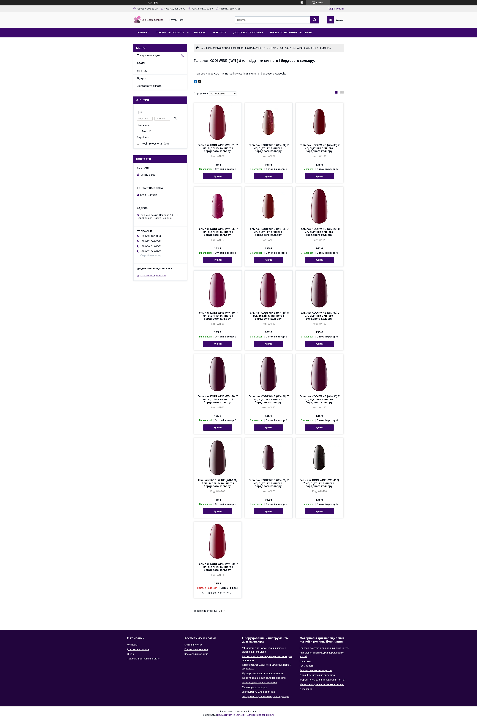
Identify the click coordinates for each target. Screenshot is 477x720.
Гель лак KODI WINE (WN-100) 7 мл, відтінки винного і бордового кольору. (217, 483)
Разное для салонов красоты (259, 682)
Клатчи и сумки (193, 644)
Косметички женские (196, 649)
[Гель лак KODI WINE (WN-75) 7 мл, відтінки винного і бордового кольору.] (268, 456)
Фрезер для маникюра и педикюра (262, 673)
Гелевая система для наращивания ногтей (324, 648)
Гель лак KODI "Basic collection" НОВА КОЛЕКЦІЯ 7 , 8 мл (241, 47)
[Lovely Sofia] (149, 22)
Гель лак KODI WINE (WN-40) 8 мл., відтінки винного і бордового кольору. (269, 315)
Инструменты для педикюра (258, 691)
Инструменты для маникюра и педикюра (265, 696)
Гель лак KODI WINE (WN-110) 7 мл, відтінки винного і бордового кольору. (319, 483)
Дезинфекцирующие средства (317, 675)
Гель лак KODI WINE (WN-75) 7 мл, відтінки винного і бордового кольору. (269, 483)
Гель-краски (307, 665)
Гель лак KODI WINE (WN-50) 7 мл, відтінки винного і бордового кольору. (218, 566)
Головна (143, 32)
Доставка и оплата (138, 649)
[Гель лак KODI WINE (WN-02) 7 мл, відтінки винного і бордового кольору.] (268, 121)
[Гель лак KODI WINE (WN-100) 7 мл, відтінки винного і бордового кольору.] (217, 456)
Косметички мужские (196, 654)
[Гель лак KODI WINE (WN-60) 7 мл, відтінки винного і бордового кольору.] (319, 289)
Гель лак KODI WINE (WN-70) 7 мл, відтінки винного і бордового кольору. (218, 399)
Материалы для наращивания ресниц (322, 684)
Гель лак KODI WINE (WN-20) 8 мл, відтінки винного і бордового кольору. (319, 231)
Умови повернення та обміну (291, 32)
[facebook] (195, 82)
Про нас (200, 32)
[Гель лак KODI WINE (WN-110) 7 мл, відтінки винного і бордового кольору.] (319, 456)
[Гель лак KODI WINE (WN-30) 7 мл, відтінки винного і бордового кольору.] (217, 289)
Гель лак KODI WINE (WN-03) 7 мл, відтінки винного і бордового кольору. (319, 148)
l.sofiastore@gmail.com (153, 275)
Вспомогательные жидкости (316, 670)
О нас (130, 654)
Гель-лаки (305, 661)
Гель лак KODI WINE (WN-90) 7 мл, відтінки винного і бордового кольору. (319, 399)
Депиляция (306, 689)
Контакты (132, 644)
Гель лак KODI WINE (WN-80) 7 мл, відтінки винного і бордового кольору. (269, 399)
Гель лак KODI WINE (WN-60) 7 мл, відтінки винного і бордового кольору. (319, 315)
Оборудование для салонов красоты (264, 677)
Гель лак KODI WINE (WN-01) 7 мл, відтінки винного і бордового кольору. (218, 148)
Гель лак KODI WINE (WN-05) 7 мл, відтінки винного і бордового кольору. (218, 231)
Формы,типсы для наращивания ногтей (322, 679)
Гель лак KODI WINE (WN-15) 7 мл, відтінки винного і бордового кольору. (269, 231)
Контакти (220, 32)
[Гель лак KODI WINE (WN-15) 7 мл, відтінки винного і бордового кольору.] (268, 205)
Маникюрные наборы (254, 687)
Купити (218, 176)
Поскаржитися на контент (230, 715)
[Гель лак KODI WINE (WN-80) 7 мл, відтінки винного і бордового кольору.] (268, 372)
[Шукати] (314, 19)
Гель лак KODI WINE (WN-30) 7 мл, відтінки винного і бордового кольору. (218, 315)
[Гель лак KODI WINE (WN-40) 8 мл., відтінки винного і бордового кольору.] (268, 289)
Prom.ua (256, 711)
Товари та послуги (170, 32)
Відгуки (141, 78)
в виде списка (342, 93)
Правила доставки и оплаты (143, 658)
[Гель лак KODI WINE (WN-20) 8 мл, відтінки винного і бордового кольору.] (319, 205)
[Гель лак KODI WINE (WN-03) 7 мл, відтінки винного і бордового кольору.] (319, 121)
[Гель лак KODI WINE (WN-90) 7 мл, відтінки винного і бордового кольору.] (319, 372)
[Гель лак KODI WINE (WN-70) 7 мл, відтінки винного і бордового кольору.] (217, 372)
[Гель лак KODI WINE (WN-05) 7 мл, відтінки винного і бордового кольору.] (217, 205)
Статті (141, 62)
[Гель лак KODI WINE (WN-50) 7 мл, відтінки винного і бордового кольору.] (217, 540)
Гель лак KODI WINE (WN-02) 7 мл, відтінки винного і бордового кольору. (269, 148)
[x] (199, 82)
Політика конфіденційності (260, 715)
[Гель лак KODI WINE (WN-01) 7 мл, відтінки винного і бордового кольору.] (217, 121)
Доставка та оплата (248, 32)
